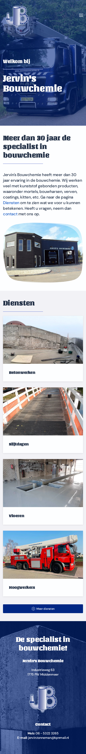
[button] (81, 15)
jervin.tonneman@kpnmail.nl (48, 738)
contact (10, 214)
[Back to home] (17, 15)
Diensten (11, 202)
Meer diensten (45, 609)
